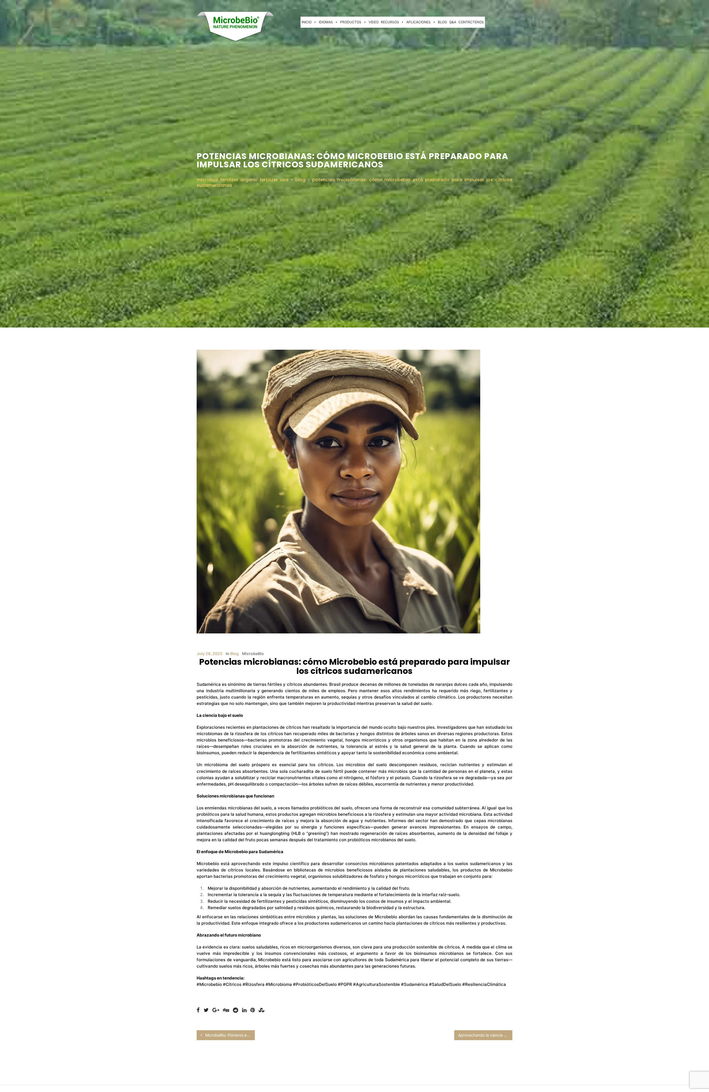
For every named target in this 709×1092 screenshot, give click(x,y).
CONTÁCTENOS (471, 22)
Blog (234, 653)
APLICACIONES (418, 22)
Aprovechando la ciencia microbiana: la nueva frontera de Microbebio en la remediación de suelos (485, 1035)
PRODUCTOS (350, 22)
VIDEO (374, 22)
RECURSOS (390, 22)
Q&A (452, 22)
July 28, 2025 (209, 653)
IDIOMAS (326, 22)
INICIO (307, 22)
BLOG (442, 22)
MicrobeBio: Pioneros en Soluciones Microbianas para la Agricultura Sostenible (229, 1035)
